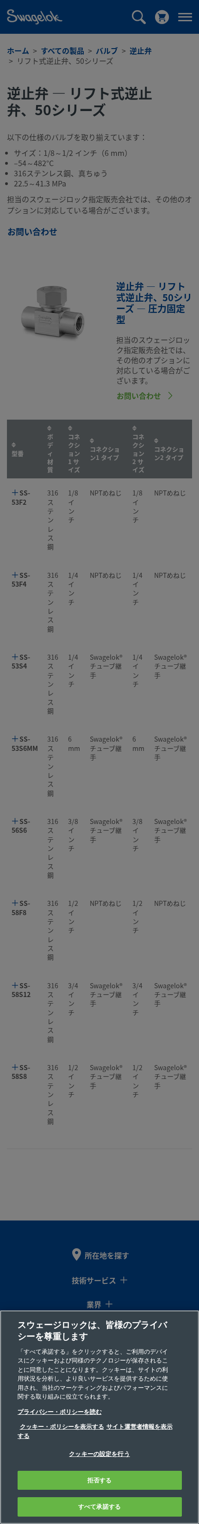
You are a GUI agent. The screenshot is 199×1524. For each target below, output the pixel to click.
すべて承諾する (99, 1506)
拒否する (99, 1480)
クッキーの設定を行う (99, 1454)
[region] (99, 1417)
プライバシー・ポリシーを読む (60, 1411)
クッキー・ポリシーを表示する (62, 1426)
